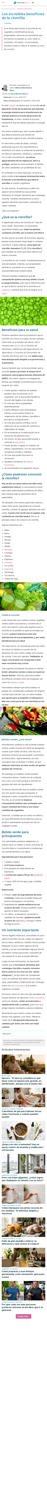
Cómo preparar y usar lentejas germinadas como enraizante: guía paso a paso (23, 1274)
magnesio (6, 290)
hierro (4, 293)
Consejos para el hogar (11, 1142)
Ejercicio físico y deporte (12, 1302)
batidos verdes (17, 682)
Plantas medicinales (25, 9)
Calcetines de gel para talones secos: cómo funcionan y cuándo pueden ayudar (22, 1114)
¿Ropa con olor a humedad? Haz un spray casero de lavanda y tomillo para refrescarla (22, 1147)
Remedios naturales (9, 9)
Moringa (8, 549)
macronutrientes (18, 985)
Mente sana (6, 1076)
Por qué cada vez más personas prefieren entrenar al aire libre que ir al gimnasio (22, 1307)
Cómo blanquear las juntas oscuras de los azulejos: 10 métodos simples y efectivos (22, 1211)
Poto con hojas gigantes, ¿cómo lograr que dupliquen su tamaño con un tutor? (23, 1179)
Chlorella (8, 562)
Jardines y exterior (9, 1175)
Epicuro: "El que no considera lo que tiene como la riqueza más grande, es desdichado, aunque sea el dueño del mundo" (22, 1081)
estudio (12, 105)
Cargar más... (23, 1316)
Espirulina (8, 569)
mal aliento (20, 442)
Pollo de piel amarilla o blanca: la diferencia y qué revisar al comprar (20, 1242)
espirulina (20, 921)
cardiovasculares (36, 998)
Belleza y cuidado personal (13, 1109)
